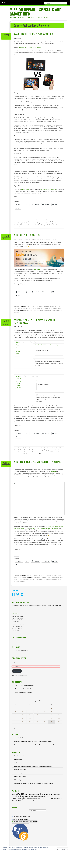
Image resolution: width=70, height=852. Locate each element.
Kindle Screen (53, 308)
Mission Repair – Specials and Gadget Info (35, 12)
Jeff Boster (7, 38)
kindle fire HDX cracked (20, 225)
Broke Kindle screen (23, 451)
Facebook (13, 594)
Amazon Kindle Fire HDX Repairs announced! (33, 34)
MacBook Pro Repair (20, 769)
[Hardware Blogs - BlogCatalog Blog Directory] (24, 821)
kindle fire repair (27, 310)
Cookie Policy (33, 849)
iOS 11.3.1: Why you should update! (24, 685)
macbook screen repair (50, 796)
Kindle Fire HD (24, 221)
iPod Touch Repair (31, 796)
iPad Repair (23, 794)
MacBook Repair (18, 773)
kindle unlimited (56, 310)
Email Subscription (19, 658)
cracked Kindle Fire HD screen (50, 577)
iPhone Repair (18, 759)
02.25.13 (6, 462)
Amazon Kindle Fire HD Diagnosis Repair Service (44, 528)
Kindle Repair (44, 308)
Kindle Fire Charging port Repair (34, 306)
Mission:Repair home (20, 780)
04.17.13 (6, 321)
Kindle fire (28, 448)
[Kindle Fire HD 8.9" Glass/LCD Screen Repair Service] (18, 376)
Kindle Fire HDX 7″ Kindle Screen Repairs (30, 47)
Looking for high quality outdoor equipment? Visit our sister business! (33, 741)
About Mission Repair (20, 738)
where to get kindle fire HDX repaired (38, 225)
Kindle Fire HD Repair (46, 221)
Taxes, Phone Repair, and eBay (23, 692)
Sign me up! (16, 671)
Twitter (17, 594)
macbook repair (40, 796)
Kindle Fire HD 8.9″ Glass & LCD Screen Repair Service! (38, 461)
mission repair (19, 798)
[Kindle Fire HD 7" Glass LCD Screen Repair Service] (17, 342)
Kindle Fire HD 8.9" (34, 221)
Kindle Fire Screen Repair (29, 223)
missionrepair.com (33, 799)
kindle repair (36, 310)
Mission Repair (25, 189)
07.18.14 (6, 236)
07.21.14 (6, 35)
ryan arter (39, 801)
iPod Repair (17, 762)
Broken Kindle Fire (36, 577)
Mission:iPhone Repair (20, 776)
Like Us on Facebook (19, 638)
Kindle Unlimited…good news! (27, 234)
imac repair (14, 794)
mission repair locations (29, 801)
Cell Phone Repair (19, 756)
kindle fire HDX (57, 223)
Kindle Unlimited (36, 269)
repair (38, 450)
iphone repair (45, 794)
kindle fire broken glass (36, 451)
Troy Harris (6, 324)
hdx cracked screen (47, 223)
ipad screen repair (33, 794)
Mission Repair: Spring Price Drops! (24, 688)
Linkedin (22, 594)
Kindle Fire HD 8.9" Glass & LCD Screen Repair (32, 579)
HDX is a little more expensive (48, 189)
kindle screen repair (45, 310)
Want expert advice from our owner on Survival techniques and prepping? (34, 744)
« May (13, 728)
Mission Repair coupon (45, 799)
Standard (16, 219)
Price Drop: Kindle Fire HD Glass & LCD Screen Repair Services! (34, 321)
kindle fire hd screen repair (31, 453)
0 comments (22, 226)
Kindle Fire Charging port (44, 219)
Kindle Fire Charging (30, 219)
